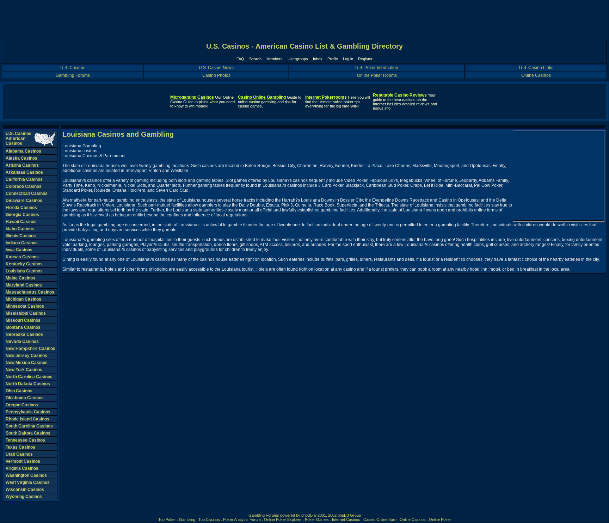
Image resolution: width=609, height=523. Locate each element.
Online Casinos (536, 75)
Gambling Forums (73, 75)
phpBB (307, 515)
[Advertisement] (559, 176)
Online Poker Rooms (377, 75)
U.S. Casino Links (536, 67)
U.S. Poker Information (376, 67)
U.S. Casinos (72, 67)
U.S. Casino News (216, 67)
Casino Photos (216, 75)
